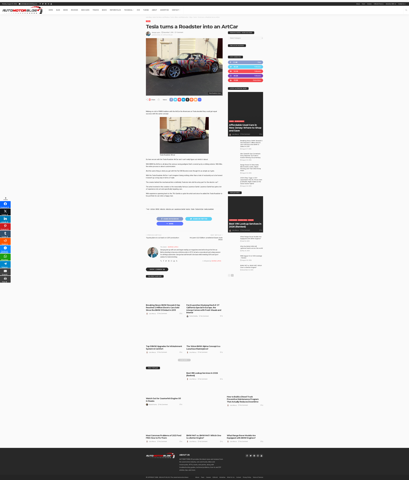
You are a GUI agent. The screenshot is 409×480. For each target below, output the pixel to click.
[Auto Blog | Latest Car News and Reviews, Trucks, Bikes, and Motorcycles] (160, 455)
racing (188, 209)
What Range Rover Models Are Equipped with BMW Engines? (241, 436)
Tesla (148, 21)
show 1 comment (156, 269)
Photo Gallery (232, 431)
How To (242, 392)
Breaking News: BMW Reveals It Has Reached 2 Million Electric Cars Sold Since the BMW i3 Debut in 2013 (163, 307)
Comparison (233, 220)
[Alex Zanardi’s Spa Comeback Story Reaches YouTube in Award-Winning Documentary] (233, 156)
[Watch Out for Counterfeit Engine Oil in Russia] (164, 384)
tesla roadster (209, 209)
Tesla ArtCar (199, 209)
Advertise (164, 10)
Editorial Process (379, 4)
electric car (170, 209)
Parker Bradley (193, 316)
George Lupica (156, 32)
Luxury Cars (213, 340)
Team (363, 4)
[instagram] (245, 76)
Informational (242, 220)
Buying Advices (239, 121)
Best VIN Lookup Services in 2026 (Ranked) (245, 225)
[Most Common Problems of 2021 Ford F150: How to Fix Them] (164, 422)
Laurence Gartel (179, 209)
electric (162, 209)
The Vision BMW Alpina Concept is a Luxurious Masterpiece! (203, 347)
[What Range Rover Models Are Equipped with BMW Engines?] (233, 239)
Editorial (215, 477)
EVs (138, 10)
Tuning (146, 10)
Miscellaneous (156, 341)
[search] (406, 10)
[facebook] (245, 62)
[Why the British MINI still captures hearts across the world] (233, 248)
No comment (163, 313)
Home (51, 10)
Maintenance (249, 392)
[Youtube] (245, 80)
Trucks (96, 10)
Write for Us (230, 477)
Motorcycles (115, 10)
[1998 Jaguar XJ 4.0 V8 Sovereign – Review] (233, 258)
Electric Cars (156, 300)
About (358, 4)
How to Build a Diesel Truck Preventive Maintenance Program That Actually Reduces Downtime (243, 399)
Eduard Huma (153, 404)
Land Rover (231, 429)
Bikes (104, 10)
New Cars (85, 10)
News (65, 10)
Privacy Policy (247, 477)
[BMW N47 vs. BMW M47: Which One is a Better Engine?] (204, 422)
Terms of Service (258, 477)
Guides (231, 121)
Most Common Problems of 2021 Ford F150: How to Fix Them (163, 436)
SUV (240, 431)
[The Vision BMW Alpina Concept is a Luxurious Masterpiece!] (204, 332)
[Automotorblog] (22, 10)
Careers (369, 4)
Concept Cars (196, 340)
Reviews (74, 10)
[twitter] (245, 67)
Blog (58, 10)
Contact (175, 10)
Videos (202, 341)
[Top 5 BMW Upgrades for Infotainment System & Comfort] (164, 332)
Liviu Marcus (152, 314)
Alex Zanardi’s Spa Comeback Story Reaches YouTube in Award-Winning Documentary (250, 155)
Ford (189, 300)
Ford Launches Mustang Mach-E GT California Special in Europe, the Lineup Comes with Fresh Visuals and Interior (203, 309)
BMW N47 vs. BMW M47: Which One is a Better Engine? (203, 436)
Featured (205, 340)
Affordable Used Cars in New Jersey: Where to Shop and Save (245, 128)
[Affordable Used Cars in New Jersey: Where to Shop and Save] (245, 114)
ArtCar (152, 209)
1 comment (179, 32)
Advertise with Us (391, 4)
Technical (128, 10)
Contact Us (401, 4)
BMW (157, 209)
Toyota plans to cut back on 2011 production (162, 238)
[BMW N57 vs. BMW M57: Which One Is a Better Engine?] (233, 267)
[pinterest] (245, 71)
